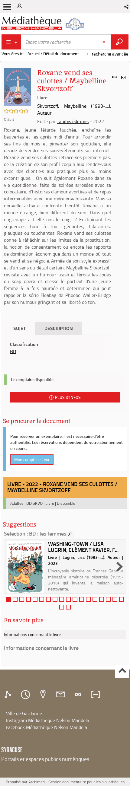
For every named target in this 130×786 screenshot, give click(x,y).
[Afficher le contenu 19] (61, 607)
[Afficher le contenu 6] (41, 599)
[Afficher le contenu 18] (121, 599)
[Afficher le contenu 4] (28, 599)
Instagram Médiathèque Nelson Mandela (47, 720)
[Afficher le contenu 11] (75, 599)
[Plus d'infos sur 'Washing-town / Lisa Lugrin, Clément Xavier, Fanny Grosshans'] (25, 567)
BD (13, 351)
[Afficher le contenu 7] (48, 599)
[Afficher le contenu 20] (68, 607)
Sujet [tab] (19, 328)
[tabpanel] (57, 348)
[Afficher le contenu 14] (95, 599)
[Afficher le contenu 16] (108, 599)
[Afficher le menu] (7, 7)
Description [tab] (58, 328)
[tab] (9, 695)
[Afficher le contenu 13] (88, 599)
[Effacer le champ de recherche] (104, 41)
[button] (127, 6)
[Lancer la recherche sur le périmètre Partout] (119, 41)
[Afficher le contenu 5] (35, 599)
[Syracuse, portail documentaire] (43, 23)
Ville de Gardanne (24, 713)
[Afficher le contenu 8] (55, 599)
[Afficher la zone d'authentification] (20, 6)
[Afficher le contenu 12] (81, 599)
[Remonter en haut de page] (122, 671)
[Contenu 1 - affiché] (8, 599)
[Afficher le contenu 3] (21, 599)
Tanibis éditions (73, 121)
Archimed (36, 781)
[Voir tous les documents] (70, 534)
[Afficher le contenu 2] (15, 599)
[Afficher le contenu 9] (61, 599)
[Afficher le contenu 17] (114, 599)
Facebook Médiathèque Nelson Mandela (46, 727)
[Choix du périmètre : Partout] (11, 41)
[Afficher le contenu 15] (101, 599)
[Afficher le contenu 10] (68, 599)
